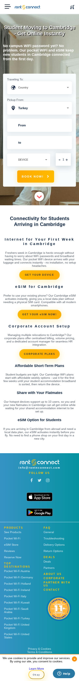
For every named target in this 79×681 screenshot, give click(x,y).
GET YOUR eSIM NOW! (39, 314)
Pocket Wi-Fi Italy (15, 596)
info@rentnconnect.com (39, 467)
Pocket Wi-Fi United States (16, 636)
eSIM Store (11, 544)
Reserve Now (12, 557)
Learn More (36, 668)
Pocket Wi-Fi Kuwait (17, 602)
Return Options (53, 551)
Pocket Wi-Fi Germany (18, 577)
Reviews (9, 551)
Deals (47, 561)
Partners (49, 567)
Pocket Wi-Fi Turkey (17, 618)
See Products (12, 532)
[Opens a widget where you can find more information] (64, 674)
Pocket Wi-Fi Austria (17, 571)
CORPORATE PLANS (39, 354)
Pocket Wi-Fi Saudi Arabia (16, 610)
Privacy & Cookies (39, 648)
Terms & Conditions (39, 652)
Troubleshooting (54, 538)
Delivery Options (54, 544)
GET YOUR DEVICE (39, 274)
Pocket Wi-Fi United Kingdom (16, 626)
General (49, 532)
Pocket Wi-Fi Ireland (17, 590)
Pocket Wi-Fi (12, 538)
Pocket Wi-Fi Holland (17, 583)
